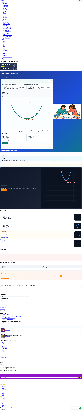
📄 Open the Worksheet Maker (5, 278)
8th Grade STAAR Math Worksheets (7, 36)
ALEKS (4, 40)
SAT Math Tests (5, 15)
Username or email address (3, 355)
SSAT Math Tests (5, 17)
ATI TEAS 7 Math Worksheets (6, 24)
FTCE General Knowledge (6, 43)
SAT (3, 51)
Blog (3, 59)
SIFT (3, 48)
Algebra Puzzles (5, 55)
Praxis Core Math (3, 349)
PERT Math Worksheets (6, 32)
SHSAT (4, 46)
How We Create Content (4, 404)
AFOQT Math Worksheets (6, 22)
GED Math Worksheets (5, 25)
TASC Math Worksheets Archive (6, 38)
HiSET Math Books (4, 398)
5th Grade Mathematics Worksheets (7, 27)
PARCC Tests (4, 13)
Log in (1, 356)
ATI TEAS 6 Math (3, 343)
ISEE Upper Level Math (4, 347)
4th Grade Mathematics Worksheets (7, 26)
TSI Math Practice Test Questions (5, 314)
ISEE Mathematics (5, 12)
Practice (3, 20)
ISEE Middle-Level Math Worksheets (7, 31)
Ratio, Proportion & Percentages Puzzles (7, 57)
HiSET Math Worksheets (6, 30)
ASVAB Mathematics (5, 5)
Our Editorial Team (4, 405)
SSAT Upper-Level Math (4, 348)
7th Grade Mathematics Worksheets (7, 28)
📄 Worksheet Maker (10, 150)
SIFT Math (3, 350)
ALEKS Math (3, 342)
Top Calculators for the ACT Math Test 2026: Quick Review (8, 318)
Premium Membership (4, 399)
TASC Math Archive (5, 19)
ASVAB (4, 41)
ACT (3, 52)
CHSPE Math (3, 344)
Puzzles (3, 54)
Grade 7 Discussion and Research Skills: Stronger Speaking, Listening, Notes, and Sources (12, 315)
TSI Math (3, 352)
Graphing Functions (22, 296)
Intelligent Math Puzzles (6, 56)
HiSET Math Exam (5, 11)
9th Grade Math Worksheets (6, 29)
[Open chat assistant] (80, 408)
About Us (3, 403)
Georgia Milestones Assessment (6, 10)
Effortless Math (2, 0)
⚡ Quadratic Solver (11, 278)
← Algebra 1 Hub (27, 296)
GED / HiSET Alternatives (6, 50)
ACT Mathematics (5, 3)
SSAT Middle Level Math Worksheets (7, 35)
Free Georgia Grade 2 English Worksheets (6, 317)
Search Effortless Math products (4, 340)
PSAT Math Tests (5, 14)
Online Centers (3, 387)
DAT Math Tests (5, 7)
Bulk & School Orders (4, 400)
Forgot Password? (2, 357)
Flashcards (3, 388)
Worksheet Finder (4, 386)
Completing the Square (16, 296)
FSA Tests (4, 8)
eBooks (3, 2)
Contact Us (3, 406)
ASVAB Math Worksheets (6, 23)
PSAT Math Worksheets (6, 33)
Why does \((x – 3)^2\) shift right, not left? (6, 287)
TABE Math (3, 351)
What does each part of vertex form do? (6, 283)
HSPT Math (3, 346)
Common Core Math (5, 6)
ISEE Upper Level (5, 45)
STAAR (4, 49)
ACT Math (3, 394)
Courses (3, 39)
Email (0, 363)
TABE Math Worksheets (6, 37)
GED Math (3, 345)
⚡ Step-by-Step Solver (4, 150)
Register (5, 357)
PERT (3, 47)
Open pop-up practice (5, 142)
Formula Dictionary (4, 389)
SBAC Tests (4, 16)
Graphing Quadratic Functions (4, 296)
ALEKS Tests (4, 4)
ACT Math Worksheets (5, 21)
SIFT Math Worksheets (5, 34)
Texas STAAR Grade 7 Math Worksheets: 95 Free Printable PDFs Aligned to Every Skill (11, 316)
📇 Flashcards (15, 150)
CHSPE (4, 42)
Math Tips (3, 58)
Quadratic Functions (10, 296)
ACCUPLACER (4, 53)
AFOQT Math (3, 341)
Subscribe (79, 377)
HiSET (4, 44)
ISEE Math (3, 395)
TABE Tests (4, 18)
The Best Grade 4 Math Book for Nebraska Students (7, 319)
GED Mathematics (5, 9)
